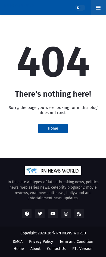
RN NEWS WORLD (19, 5)
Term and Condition (76, 241)
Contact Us (56, 248)
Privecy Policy (41, 241)
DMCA (18, 241)
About (35, 248)
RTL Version (82, 248)
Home (53, 128)
